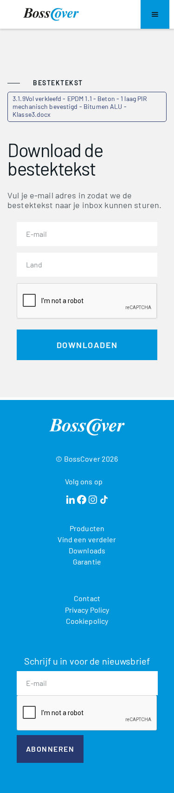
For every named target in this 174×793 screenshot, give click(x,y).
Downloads (87, 550)
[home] (51, 14)
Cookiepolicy (87, 620)
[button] (155, 14)
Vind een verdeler (87, 539)
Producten (87, 528)
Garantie (87, 561)
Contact (87, 598)
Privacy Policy (87, 609)
